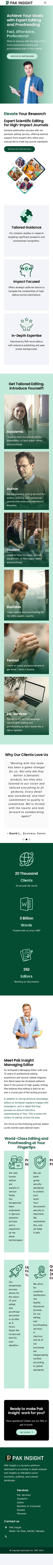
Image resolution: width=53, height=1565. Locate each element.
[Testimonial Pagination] (23, 839)
